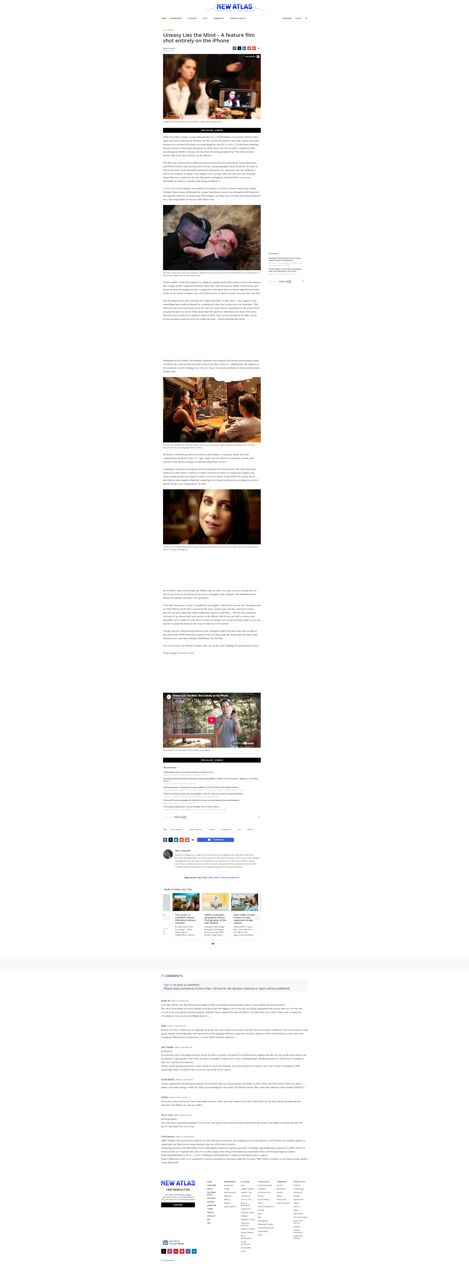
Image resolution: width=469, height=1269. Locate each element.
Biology (296, 1196)
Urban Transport (283, 1203)
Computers (262, 1189)
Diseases (297, 1226)
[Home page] (234, 7)
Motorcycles (281, 1199)
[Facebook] (234, 48)
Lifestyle (261, 1210)
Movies (250, 829)
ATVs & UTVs (246, 1199)
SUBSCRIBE (287, 18)
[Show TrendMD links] (259, 817)
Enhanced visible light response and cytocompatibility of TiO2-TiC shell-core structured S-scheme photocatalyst (203, 794)
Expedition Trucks (248, 1219)
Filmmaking (226, 829)
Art (239, 829)
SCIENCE (296, 1185)
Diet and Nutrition (300, 1217)
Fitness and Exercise (298, 1222)
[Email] (259, 48)
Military (227, 1199)
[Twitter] (239, 48)
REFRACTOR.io (299, 1182)
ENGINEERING (175, 18)
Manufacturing (229, 1192)
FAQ (208, 1223)
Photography (168, 30)
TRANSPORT (218, 18)
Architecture (229, 1185)
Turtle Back (171, 188)
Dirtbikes (244, 1216)
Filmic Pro (193, 458)
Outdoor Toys (246, 1192)
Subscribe (178, 1205)
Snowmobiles (246, 1248)
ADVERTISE (211, 1205)
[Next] (257, 916)
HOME (163, 18)
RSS (208, 1219)
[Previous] (166, 916)
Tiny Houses (246, 1196)
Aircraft (279, 1185)
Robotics (227, 1203)
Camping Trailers (247, 1212)
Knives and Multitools (245, 1224)
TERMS (210, 1209)
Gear (243, 1185)
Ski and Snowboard (245, 1243)
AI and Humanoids (265, 1185)
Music (260, 1213)
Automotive (281, 1189)
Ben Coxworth (182, 850)
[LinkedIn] (244, 48)
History (260, 1203)
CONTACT (211, 1216)
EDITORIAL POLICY (211, 1193)
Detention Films (185, 653)
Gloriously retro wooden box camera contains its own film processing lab (182, 918)
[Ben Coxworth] (168, 854)
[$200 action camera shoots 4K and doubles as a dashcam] (241, 902)
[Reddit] (249, 48)
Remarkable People (265, 1224)
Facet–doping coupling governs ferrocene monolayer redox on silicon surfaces (191, 807)
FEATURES (211, 1198)
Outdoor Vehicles (247, 1189)
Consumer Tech (264, 1192)
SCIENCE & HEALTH (238, 18)
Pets (259, 1217)
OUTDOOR (192, 18)
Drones (260, 1196)
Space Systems (230, 1206)
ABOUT (210, 1189)
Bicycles (280, 1192)
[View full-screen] (258, 56)
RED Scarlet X (228, 144)
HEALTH (296, 1206)
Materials (227, 1196)
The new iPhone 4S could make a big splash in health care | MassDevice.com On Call (285, 270)
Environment (298, 1199)
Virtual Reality (263, 1231)
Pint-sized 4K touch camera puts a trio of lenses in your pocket (211, 918)
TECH (205, 18)
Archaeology (298, 1189)
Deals (260, 1235)
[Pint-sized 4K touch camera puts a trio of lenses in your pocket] (211, 902)
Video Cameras (195, 829)
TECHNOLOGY (263, 1182)
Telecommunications (266, 1228)
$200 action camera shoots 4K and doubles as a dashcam (240, 918)
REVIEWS (210, 1202)
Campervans (246, 1209)
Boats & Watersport (245, 1204)
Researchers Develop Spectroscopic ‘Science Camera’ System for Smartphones (285, 259)
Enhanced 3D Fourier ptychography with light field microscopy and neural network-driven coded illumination (201, 800)
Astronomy (297, 1192)
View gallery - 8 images (212, 130)
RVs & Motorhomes (246, 1237)
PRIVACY (210, 1212)
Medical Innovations (298, 1231)
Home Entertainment (266, 1206)
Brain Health (298, 1213)
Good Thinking (263, 1199)
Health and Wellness (297, 1237)
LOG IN (298, 18)
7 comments (218, 840)
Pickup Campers (247, 1232)
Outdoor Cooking (248, 1229)
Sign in (168, 985)
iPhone (212, 829)
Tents (243, 1251)
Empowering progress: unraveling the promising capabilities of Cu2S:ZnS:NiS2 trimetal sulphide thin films (201, 787)
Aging (295, 1210)
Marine (279, 1196)
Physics (296, 1203)
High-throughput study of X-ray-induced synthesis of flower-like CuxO (188, 772)
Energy (226, 1189)
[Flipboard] (254, 48)
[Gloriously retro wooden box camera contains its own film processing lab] (182, 902)
